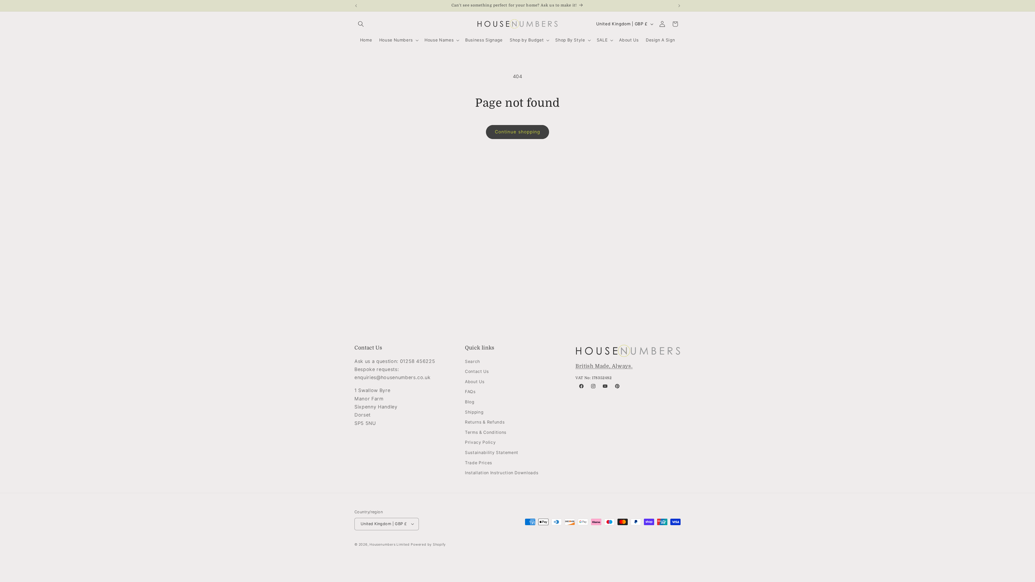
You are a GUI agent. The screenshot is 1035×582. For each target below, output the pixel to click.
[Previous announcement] (356, 5)
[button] (360, 24)
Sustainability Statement (491, 452)
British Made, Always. (604, 366)
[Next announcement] (679, 5)
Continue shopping (517, 131)
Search (472, 361)
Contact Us (477, 371)
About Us (474, 381)
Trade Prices (478, 462)
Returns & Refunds (485, 422)
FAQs (470, 391)
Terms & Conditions (485, 432)
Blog (469, 401)
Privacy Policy (480, 442)
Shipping (474, 412)
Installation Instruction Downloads (501, 472)
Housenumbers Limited (389, 544)
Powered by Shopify (428, 544)
